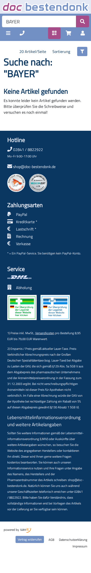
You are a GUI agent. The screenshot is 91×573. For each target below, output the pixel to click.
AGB (51, 540)
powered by (12, 530)
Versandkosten (44, 333)
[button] (8, 33)
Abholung (24, 287)
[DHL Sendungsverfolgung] (38, 277)
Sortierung (61, 51)
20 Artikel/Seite (32, 51)
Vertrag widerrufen (30, 539)
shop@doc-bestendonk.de (34, 166)
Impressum (80, 546)
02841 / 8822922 (25, 152)
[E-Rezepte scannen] (54, 33)
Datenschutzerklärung (73, 540)
